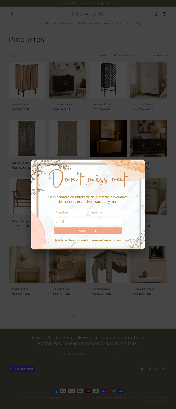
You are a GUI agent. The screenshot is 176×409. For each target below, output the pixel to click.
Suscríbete (88, 231)
